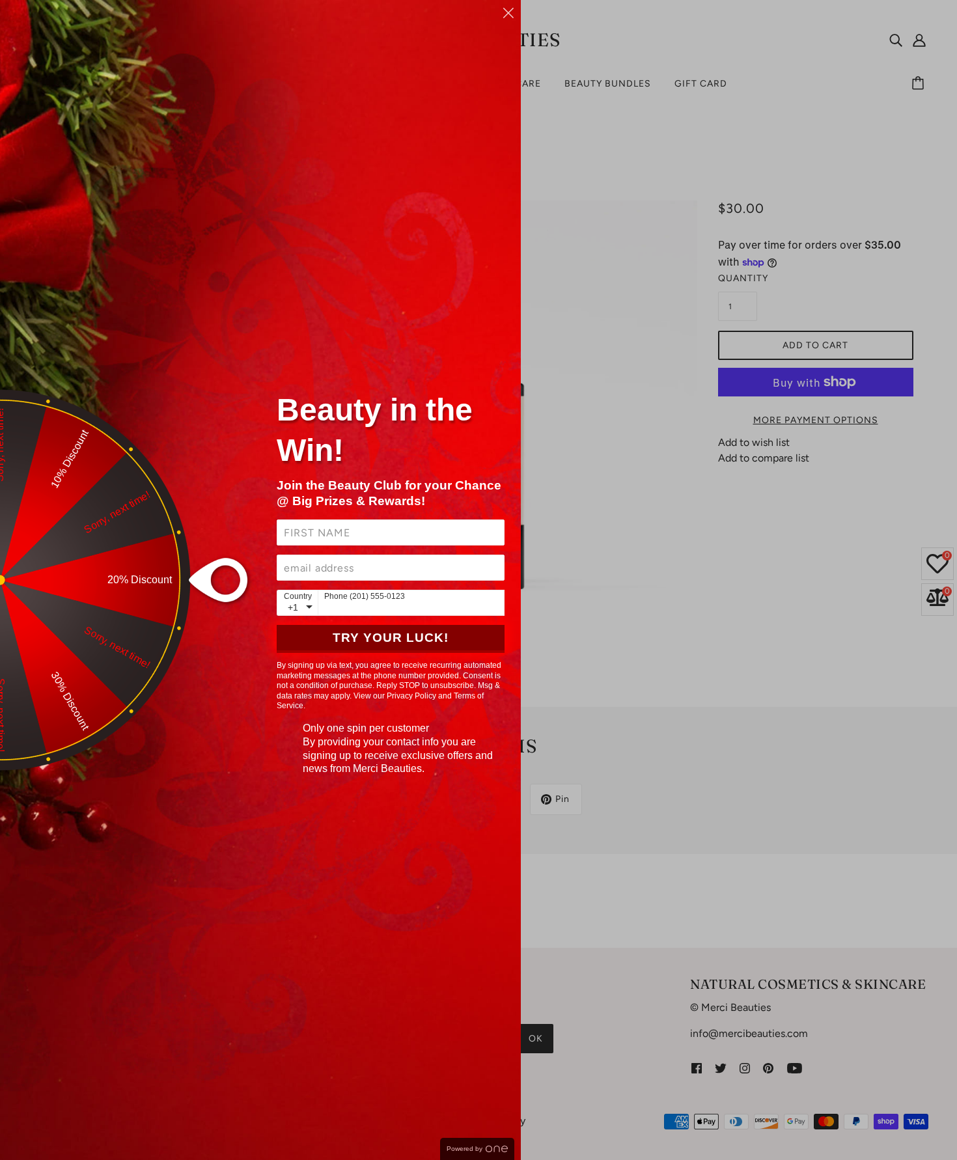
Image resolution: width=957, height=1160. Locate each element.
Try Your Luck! (391, 637)
